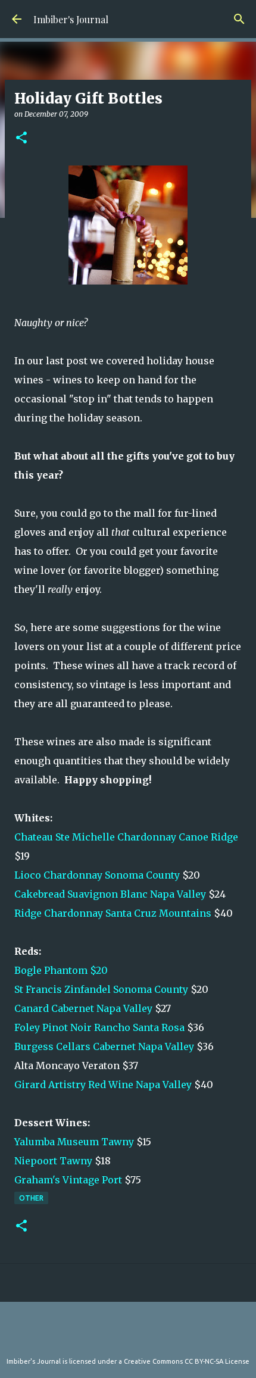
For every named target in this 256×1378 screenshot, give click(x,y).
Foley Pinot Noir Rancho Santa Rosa (99, 1027)
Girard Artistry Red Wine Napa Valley (103, 1084)
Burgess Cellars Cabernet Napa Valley (104, 1046)
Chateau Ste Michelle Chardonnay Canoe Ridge (126, 837)
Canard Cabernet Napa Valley (83, 1008)
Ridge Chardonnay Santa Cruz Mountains (114, 913)
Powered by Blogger (135, 1337)
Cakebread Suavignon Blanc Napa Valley (110, 894)
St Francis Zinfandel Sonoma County (101, 989)
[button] (21, 138)
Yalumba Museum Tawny (74, 1142)
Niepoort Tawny (53, 1161)
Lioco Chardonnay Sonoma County (97, 875)
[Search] (239, 19)
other (31, 1198)
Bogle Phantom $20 (61, 970)
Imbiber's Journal (70, 19)
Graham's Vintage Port (68, 1180)
